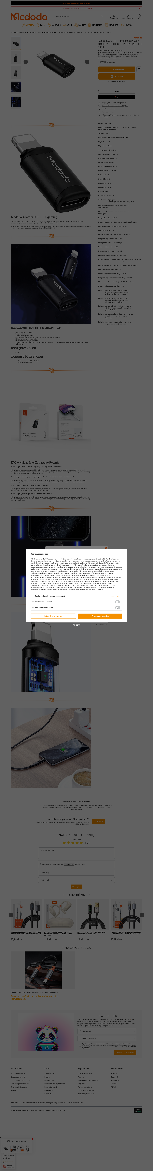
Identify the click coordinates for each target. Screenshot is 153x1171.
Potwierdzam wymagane (53, 616)
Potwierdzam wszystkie (100, 616)
